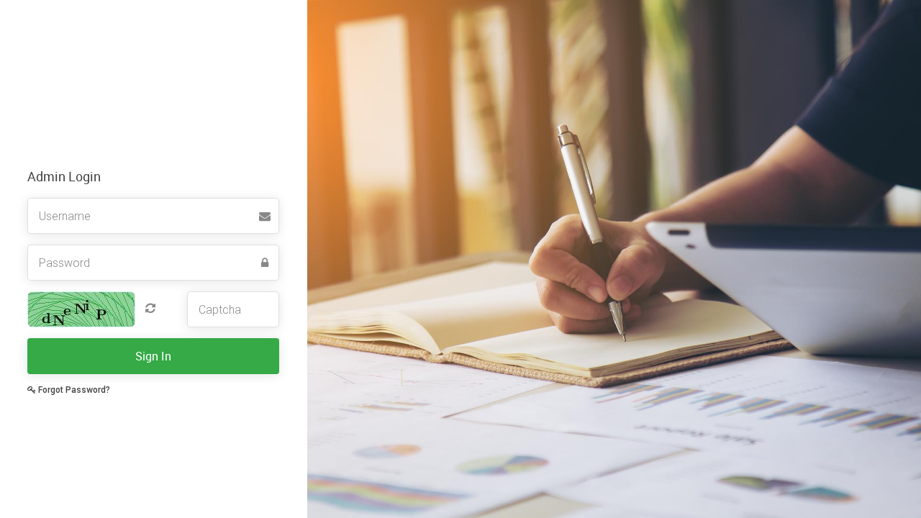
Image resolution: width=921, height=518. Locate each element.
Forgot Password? (73, 390)
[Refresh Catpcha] (146, 308)
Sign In (153, 356)
